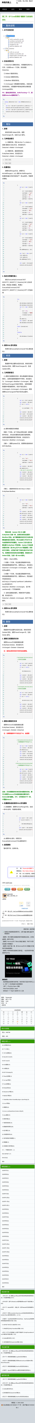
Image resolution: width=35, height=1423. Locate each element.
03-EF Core (8, 883)
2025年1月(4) (5, 1240)
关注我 (13, 889)
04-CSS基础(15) (6, 1064)
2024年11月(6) (5, 1248)
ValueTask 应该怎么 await (10, 988)
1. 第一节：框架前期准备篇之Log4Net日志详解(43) (14, 1379)
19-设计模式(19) (6, 1130)
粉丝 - (10, 895)
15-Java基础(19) (6, 1115)
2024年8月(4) (5, 1259)
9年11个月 (8, 999)
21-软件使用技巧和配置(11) (8, 1138)
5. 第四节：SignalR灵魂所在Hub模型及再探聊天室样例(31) (16, 1370)
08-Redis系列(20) (6, 1088)
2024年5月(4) (5, 1271)
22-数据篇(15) (5, 1142)
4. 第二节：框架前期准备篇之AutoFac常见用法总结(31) (15, 1366)
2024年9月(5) (5, 1255)
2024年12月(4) (5, 1244)
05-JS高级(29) (5, 1068)
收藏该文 (20, 889)
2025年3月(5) (5, 1232)
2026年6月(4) (5, 1174)
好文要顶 (7, 889)
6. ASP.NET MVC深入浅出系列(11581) (11, 1324)
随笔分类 (5, 1041)
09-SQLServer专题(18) (7, 1091)
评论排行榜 (5, 1347)
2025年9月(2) (5, 1209)
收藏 (28, 924)
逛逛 (30, 932)
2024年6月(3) (5, 1267)
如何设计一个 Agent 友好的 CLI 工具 (13, 991)
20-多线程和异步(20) (7, 1134)
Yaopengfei (10, 894)
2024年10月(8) (5, 1252)
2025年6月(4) (5, 1221)
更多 (3, 1161)
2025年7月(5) (5, 1217)
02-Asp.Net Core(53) (7, 1057)
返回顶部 (32, 929)
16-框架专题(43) (6, 1119)
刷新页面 (26, 929)
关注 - (15, 895)
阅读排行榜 (5, 1292)
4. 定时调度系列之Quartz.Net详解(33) (11, 1392)
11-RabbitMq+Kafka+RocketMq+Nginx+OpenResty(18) (15, 1099)
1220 (6, 1001)
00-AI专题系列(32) (6, 1045)
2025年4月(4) (5, 1228)
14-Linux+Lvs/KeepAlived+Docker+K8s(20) (12, 1111)
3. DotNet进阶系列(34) (7, 1389)
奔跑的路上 (6, 2)
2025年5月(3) (5, 1224)
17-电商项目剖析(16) (7, 1122)
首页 (12, 9)
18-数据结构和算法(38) (7, 1126)
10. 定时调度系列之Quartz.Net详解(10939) (12, 1342)
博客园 (4, 9)
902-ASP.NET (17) (6, 1153)
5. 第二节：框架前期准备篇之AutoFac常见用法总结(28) (15, 1396)
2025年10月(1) (5, 1205)
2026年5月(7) (5, 1178)
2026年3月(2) (5, 1186)
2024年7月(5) (5, 1263)
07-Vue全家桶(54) (6, 1084)
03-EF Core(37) (6, 1060)
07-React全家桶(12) (7, 1076)
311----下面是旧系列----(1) (8, 1150)
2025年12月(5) (5, 1197)
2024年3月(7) (5, 1279)
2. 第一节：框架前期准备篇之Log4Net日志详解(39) (14, 1356)
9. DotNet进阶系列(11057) (8, 1338)
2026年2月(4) (5, 1190)
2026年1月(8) (5, 1193)
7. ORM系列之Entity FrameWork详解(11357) (13, 1328)
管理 (28, 9)
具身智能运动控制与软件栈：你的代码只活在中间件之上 (19, 982)
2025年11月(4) (5, 1201)
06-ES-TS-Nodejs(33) (7, 1072)
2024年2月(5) (5, 1283)
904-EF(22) (5, 1157)
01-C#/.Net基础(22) (7, 1053)
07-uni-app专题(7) (6, 1080)
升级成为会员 (25, 908)
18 (6, 1003)
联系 (20, 9)
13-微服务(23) (5, 1107)
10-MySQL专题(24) (6, 1095)
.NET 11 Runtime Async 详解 (11, 986)
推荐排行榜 (5, 1375)
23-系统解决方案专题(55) (8, 1146)
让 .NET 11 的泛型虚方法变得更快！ (13, 984)
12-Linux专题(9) (6, 1103)
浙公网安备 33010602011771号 (12, 1405)
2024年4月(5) (5, 1275)
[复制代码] (4, 100)
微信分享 (27, 889)
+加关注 (4, 899)
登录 (25, 932)
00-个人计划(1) (5, 1049)
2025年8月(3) (5, 1213)
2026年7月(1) (5, 1170)
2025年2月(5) (5, 1236)
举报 (31, 924)
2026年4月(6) (5, 1182)
